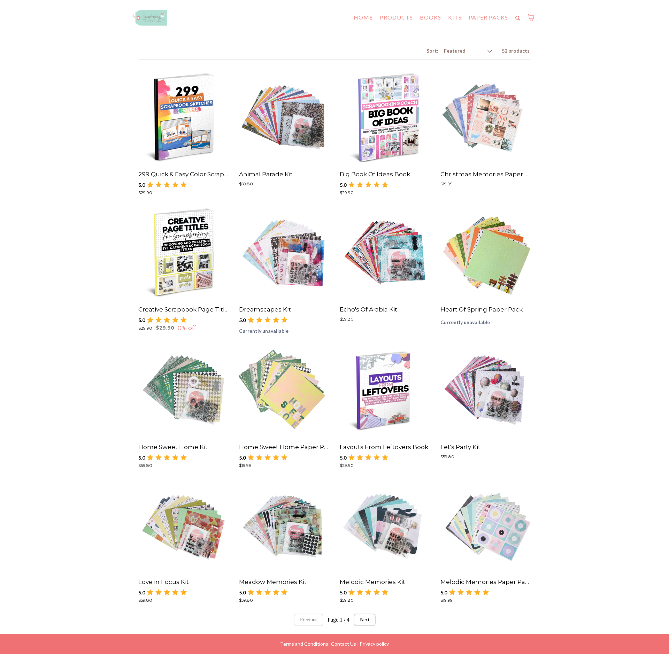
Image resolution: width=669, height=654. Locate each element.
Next (364, 619)
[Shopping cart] (531, 17)
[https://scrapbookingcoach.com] (149, 17)
